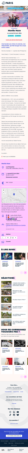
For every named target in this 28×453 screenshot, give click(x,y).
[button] (14, 194)
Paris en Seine (21, 450)
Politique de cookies (19, 443)
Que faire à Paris (11, 450)
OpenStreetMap (21, 202)
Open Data (11, 443)
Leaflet (15, 202)
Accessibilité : (18, 440)
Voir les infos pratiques (14, 40)
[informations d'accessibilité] (9, 237)
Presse (5, 443)
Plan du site (14, 445)
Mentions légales (4, 440)
